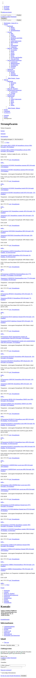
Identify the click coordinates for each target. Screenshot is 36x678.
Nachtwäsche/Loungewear (14, 60)
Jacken (12, 53)
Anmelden (7, 9)
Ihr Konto (6, 8)
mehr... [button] (2, 162)
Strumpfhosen (14, 75)
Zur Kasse (6, 6)
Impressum (7, 632)
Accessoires (14, 50)
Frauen (6, 24)
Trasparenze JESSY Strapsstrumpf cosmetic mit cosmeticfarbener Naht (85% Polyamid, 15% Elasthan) (18, 341)
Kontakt (6, 629)
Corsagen (13, 36)
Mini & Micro (14, 42)
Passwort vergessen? (6, 670)
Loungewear (14, 62)
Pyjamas (13, 68)
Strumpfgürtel (14, 45)
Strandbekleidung (15, 30)
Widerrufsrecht (8, 634)
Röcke (12, 56)
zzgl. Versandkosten (14, 159)
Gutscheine (7, 111)
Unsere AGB (7, 631)
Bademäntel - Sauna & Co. (11, 23)
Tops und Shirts (15, 59)
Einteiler (13, 29)
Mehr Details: (13, 78)
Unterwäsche (10, 96)
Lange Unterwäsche (16, 41)
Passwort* (3, 667)
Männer (6, 79)
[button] (8, 142)
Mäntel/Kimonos (15, 63)
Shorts (12, 84)
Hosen (12, 51)
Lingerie (9, 32)
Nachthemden (14, 65)
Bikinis (12, 27)
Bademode (10, 26)
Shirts (12, 100)
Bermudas (13, 82)
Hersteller (3, 645)
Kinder (6, 109)
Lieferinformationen (9, 626)
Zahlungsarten (8, 628)
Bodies (12, 35)
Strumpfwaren (11, 71)
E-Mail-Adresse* (5, 665)
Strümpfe (13, 74)
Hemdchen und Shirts (16, 38)
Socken (13, 72)
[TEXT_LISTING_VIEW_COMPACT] (3, 141)
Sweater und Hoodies (16, 57)
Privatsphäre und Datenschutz (12, 635)
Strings (12, 87)
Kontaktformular (5, 619)
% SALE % (7, 112)
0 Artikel (3, 16)
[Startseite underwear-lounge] (6, 12)
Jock (12, 97)
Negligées (13, 66)
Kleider (13, 54)
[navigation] (4, 656)
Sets (12, 44)
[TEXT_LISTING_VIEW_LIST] (1, 141)
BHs (12, 33)
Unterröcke (14, 47)
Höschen (13, 39)
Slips (12, 85)
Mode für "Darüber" (12, 48)
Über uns (6, 642)
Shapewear (10, 69)
